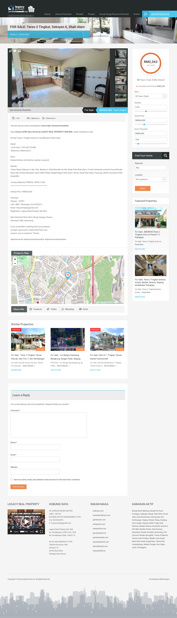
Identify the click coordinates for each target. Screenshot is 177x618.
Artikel (136, 14)
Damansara (155, 517)
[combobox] (150, 96)
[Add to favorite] (14, 52)
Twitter (54, 309)
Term (136, 92)
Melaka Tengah (150, 544)
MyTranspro (164, 579)
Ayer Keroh (160, 538)
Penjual (91, 14)
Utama (47, 14)
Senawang (158, 532)
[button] (26, 521)
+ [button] (15, 259)
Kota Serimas (157, 529)
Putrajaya (135, 514)
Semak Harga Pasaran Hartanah (114, 14)
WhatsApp (69, 309)
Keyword (139, 163)
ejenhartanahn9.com (101, 542)
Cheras (151, 520)
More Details (28, 365)
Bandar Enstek (145, 529)
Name (14, 442)
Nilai (137, 529)
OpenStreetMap (110, 303)
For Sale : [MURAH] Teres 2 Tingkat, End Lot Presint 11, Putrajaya (147, 235)
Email (85, 309)
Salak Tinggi (154, 523)
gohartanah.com (99, 520)
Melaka (152, 538)
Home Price (139, 116)
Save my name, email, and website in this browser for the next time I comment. (47, 479)
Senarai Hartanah (63, 14)
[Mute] (37, 531)
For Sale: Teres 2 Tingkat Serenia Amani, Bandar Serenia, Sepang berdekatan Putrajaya (150, 282)
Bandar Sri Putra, (156, 511)
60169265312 (160, 14)
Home (12, 34)
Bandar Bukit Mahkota (140, 511)
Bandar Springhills (146, 535)
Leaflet (99, 303)
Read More (139, 244)
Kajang (145, 520)
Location (139, 175)
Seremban (136, 532)
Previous (10, 77)
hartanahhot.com (99, 529)
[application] (26, 521)
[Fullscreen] (41, 531)
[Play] (11, 531)
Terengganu (141, 547)
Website (14, 467)
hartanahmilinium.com (101, 515)
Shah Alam (24, 34)
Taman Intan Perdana (140, 538)
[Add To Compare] (10, 51)
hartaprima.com (99, 524)
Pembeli (79, 14)
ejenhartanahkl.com (100, 537)
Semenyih (156, 526)
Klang (157, 520)
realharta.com (98, 511)
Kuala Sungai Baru (148, 541)
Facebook (37, 309)
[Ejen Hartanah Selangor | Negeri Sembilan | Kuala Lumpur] (21, 10)
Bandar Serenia (145, 526)
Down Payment (141, 129)
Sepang (145, 523)
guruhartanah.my (99, 533)
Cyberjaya (144, 514)
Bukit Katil (136, 541)
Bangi (151, 514)
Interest (137, 103)
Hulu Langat (136, 523)
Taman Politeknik (161, 535)
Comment (15, 410)
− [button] (15, 263)
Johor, (134, 547)
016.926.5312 (58, 520)
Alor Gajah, (161, 544)
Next (111, 77)
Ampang (163, 520)
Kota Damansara (143, 517)
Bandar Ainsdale (147, 532)
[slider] (24, 531)
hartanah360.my (99, 551)
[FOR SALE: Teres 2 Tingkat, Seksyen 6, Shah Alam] (68, 276)
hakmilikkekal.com (100, 546)
